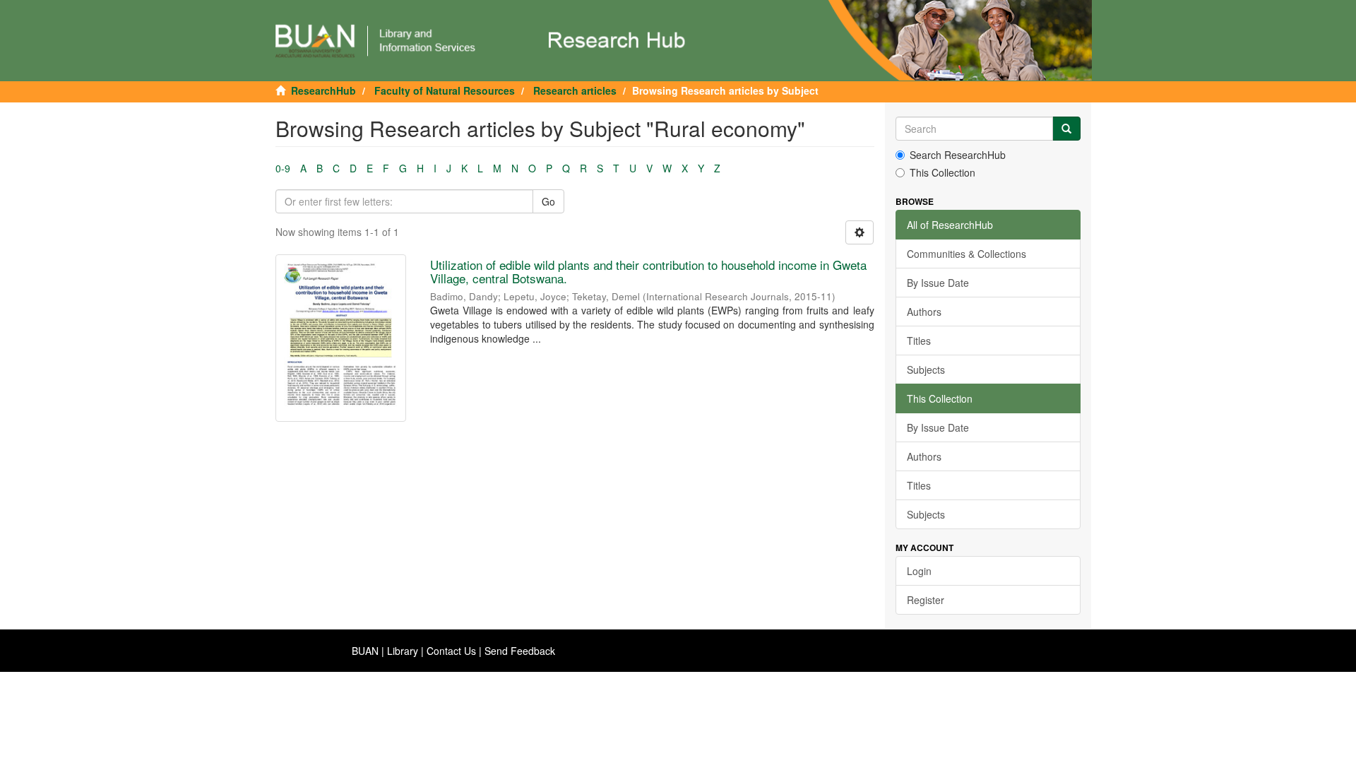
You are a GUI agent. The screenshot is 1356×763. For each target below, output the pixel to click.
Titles (919, 340)
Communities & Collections (966, 254)
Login (919, 571)
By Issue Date (938, 283)
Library (402, 651)
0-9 (282, 168)
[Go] (1066, 129)
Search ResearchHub (958, 155)
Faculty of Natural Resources (444, 90)
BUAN (365, 651)
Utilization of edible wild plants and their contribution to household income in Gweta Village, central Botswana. (648, 271)
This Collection (942, 172)
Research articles (575, 90)
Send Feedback (519, 651)
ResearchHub (323, 90)
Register (925, 600)
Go (548, 201)
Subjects (926, 369)
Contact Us (451, 651)
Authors (924, 311)
